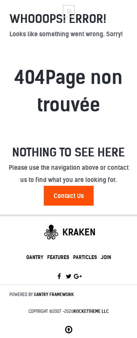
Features (58, 257)
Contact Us (69, 196)
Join (106, 257)
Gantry (34, 257)
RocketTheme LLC (91, 311)
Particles (85, 257)
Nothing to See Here (68, 152)
